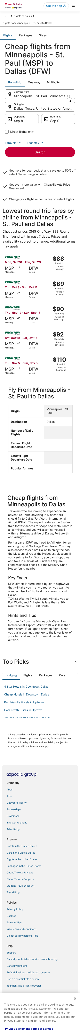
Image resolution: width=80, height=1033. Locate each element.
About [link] (10, 789)
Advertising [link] (13, 829)
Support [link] (11, 952)
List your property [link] (17, 802)
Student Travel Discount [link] (20, 885)
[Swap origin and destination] (69, 100)
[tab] (8, 35)
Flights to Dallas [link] (23, 16)
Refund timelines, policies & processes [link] (28, 972)
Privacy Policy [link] (15, 909)
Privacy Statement (17, 1028)
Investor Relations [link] (17, 822)
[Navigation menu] (73, 6)
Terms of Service (42, 1028)
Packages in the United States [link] (24, 865)
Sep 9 (54, 121)
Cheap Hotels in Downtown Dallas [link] (26, 694)
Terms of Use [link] (14, 922)
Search (40, 152)
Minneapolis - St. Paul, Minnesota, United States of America (44, 96)
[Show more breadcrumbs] (6, 16)
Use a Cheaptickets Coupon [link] (23, 979)
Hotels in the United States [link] (22, 846)
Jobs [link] (9, 796)
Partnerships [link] (14, 809)
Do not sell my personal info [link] (22, 935)
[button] (40, 661)
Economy (33, 143)
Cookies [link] (11, 915)
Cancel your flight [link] (17, 965)
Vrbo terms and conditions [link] (21, 929)
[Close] (75, 998)
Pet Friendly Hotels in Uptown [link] (24, 702)
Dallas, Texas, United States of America (44, 108)
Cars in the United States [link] (21, 852)
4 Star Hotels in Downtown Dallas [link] (26, 686)
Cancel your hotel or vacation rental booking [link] (32, 959)
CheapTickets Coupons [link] (20, 879)
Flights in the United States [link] (22, 859)
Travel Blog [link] (13, 892)
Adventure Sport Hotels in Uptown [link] (27, 718)
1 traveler (11, 143)
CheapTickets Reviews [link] (20, 872)
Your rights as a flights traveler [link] (24, 985)
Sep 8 (18, 121)
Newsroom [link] (13, 815)
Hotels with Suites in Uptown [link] (23, 710)
